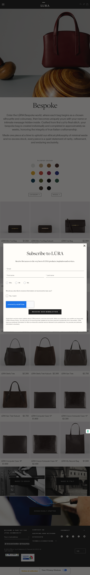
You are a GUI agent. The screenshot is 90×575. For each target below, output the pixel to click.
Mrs (10, 283)
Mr (19, 283)
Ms (28, 283)
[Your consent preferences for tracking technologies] (88, 431)
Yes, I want (12, 296)
